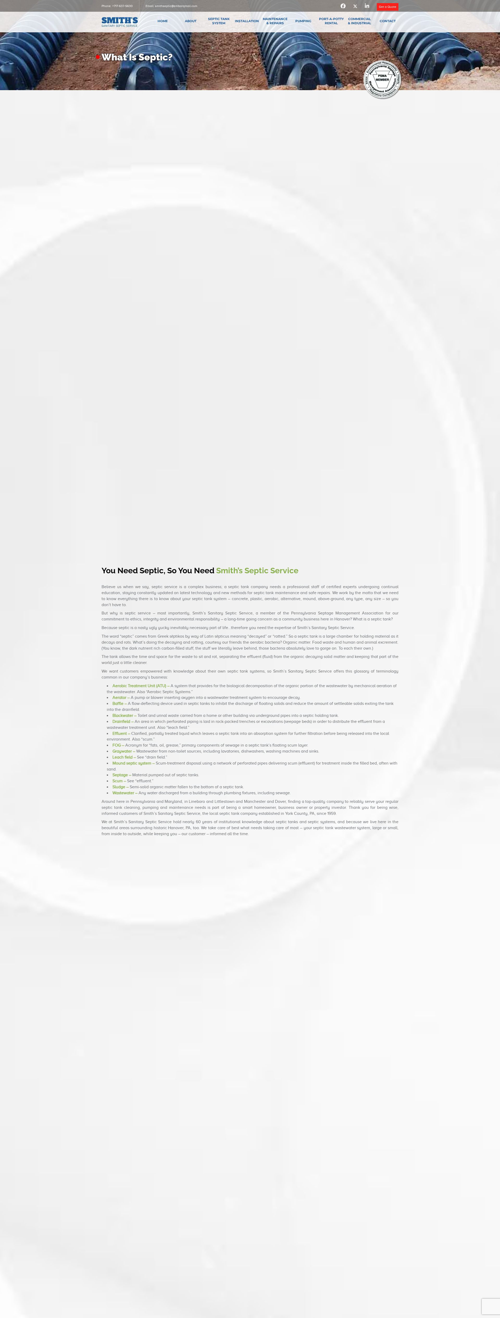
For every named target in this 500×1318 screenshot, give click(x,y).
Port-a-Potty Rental (331, 21)
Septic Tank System (219, 21)
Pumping (303, 21)
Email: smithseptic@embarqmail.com (171, 6)
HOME (163, 21)
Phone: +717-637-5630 (117, 6)
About (190, 21)
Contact (388, 21)
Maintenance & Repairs (275, 21)
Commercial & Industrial (359, 21)
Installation (247, 21)
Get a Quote (387, 7)
